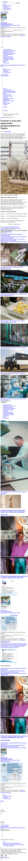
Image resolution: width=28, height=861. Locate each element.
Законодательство (7, 49)
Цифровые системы (7, 51)
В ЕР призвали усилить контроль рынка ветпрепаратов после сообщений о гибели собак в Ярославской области (14, 644)
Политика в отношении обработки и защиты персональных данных (13, 845)
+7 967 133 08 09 (4, 74)
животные (16, 226)
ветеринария (7, 226)
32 (1, 788)
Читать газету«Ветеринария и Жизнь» (7, 23)
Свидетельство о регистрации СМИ (11, 843)
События (5, 104)
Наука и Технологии (8, 56)
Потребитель (6, 99)
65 (3, 637)
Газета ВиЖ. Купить (5, 26)
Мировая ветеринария (8, 57)
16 (1, 32)
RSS (4, 841)
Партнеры (5, 6)
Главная (5, 106)
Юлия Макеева (7, 131)
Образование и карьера (8, 59)
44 (1, 637)
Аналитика (5, 60)
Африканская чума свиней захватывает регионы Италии (14, 241)
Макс (16, 224)
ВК (19, 224)
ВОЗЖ (12, 226)
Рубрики (5, 1)
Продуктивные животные (9, 53)
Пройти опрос (8, 231)
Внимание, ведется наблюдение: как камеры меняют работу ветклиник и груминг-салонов (13, 671)
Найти (18, 3)
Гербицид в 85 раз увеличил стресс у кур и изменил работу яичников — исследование (13, 239)
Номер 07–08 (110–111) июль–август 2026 (10, 25)
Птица (4, 93)
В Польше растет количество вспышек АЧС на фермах (13, 373)
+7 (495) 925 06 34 (5, 825)
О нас (4, 4)
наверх (2, 800)
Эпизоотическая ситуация (9, 50)
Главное (5, 88)
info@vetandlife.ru (5, 12)
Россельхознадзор (7, 5)
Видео (4, 61)
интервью (3, 420)
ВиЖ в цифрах (6, 103)
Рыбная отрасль (7, 94)
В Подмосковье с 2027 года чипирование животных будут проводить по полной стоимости (13, 646)
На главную (3, 402)
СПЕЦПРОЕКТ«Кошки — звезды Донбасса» (7, 515)
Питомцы (3, 494)
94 (3, 788)
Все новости (6, 62)
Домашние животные (8, 54)
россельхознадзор (5, 228)
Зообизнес (5, 55)
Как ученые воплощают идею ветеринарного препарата (14, 673)
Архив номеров (7, 7)
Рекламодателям (7, 9)
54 (3, 32)
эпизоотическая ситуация (15, 228)
